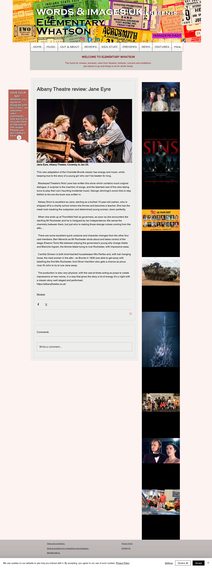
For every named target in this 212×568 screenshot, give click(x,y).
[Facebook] (90, 39)
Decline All (183, 563)
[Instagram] (82, 39)
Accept (198, 563)
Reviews (41, 294)
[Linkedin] (97, 39)
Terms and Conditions (56, 543)
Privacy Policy (127, 543)
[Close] (208, 563)
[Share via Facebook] (38, 304)
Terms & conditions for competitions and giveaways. (68, 548)
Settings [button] (169, 563)
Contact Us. (126, 548)
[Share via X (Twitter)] (45, 304)
